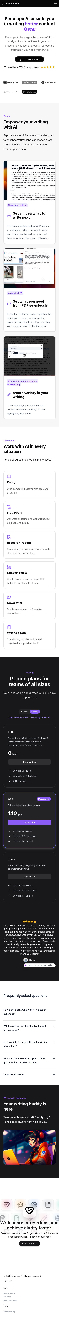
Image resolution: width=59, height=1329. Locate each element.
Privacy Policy (9, 1311)
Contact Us (29, 876)
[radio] (24, 712)
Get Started (28, 1243)
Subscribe (29, 822)
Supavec (7, 1297)
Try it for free (29, 762)
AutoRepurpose (10, 1300)
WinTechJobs (9, 1293)
